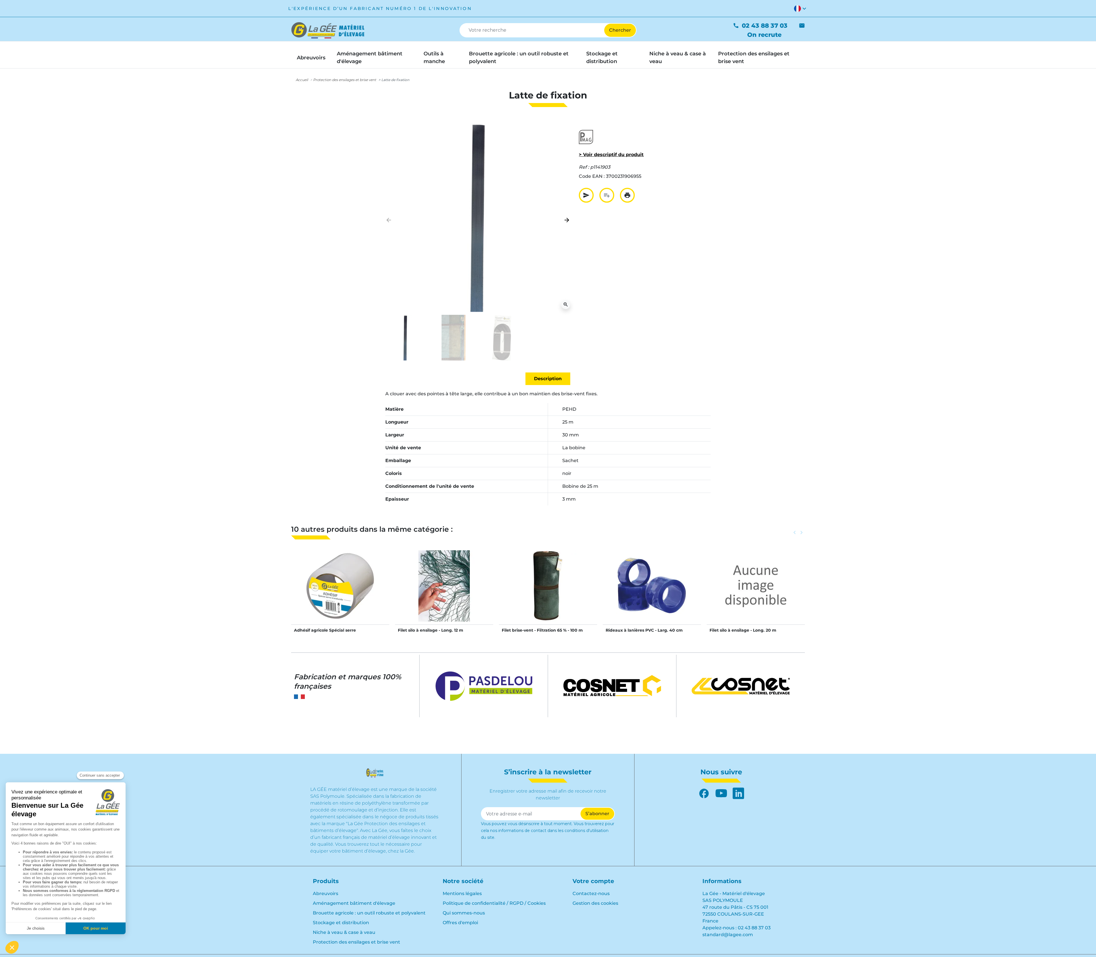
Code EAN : (592, 176)
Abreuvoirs (325, 893)
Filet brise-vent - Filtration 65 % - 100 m (542, 630)
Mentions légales (462, 893)
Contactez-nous (591, 893)
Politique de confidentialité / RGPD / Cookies (494, 903)
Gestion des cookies (595, 903)
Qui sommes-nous (464, 913)
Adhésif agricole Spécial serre (325, 630)
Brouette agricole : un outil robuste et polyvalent (369, 913)
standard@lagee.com (727, 934)
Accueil (302, 80)
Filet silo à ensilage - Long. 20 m (743, 630)
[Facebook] (704, 793)
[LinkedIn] (738, 793)
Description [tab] (548, 378)
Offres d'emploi (460, 922)
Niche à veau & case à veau (344, 932)
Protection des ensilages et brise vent (344, 80)
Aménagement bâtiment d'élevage (354, 903)
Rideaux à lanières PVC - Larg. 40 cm (644, 630)
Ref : (584, 167)
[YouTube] (721, 793)
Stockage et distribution (341, 922)
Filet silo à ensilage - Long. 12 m (430, 630)
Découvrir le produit (340, 592)
